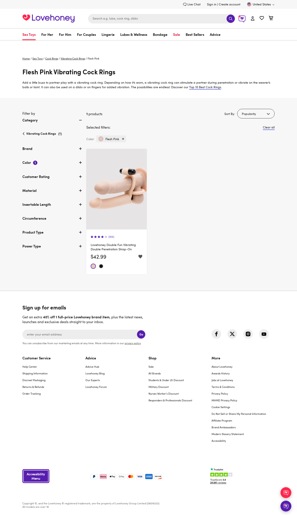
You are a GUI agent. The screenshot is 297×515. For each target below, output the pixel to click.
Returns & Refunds (33, 387)
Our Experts (92, 380)
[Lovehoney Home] (48, 18)
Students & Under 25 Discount (166, 380)
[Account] (252, 18)
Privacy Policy (220, 393)
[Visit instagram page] (248, 334)
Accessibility (219, 440)
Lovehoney (148, 45)
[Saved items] (140, 256)
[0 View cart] (271, 19)
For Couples (86, 34)
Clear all (269, 127)
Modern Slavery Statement (228, 434)
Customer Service (36, 358)
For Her (47, 34)
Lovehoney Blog (95, 373)
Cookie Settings (221, 407)
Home (26, 58)
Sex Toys (29, 34)
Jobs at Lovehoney (222, 380)
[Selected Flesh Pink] (93, 266)
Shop (152, 358)
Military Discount (158, 387)
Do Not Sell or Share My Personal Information (239, 413)
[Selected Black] (101, 266)
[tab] (52, 124)
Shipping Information (35, 373)
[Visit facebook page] (216, 334)
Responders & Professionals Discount (170, 400)
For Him (65, 34)
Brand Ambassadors (224, 427)
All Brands (154, 373)
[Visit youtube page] (264, 334)
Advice (215, 34)
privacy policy (133, 343)
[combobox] (161, 18)
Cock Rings (51, 58)
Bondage (160, 34)
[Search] (231, 19)
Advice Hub (92, 366)
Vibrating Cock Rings (73, 58)
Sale (176, 34)
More (216, 358)
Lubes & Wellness (133, 34)
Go (141, 334)
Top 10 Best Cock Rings (205, 87)
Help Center (29, 366)
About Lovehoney (222, 366)
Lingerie (108, 34)
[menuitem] (30, 34)
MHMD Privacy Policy (224, 400)
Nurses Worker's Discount (163, 393)
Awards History (221, 373)
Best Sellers (195, 34)
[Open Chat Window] (285, 506)
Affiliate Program (222, 420)
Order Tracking (31, 393)
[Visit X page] (232, 334)
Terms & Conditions (223, 387)
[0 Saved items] (261, 19)
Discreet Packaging (33, 380)
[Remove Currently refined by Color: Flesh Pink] (123, 139)
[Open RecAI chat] (285, 492)
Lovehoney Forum (96, 387)
